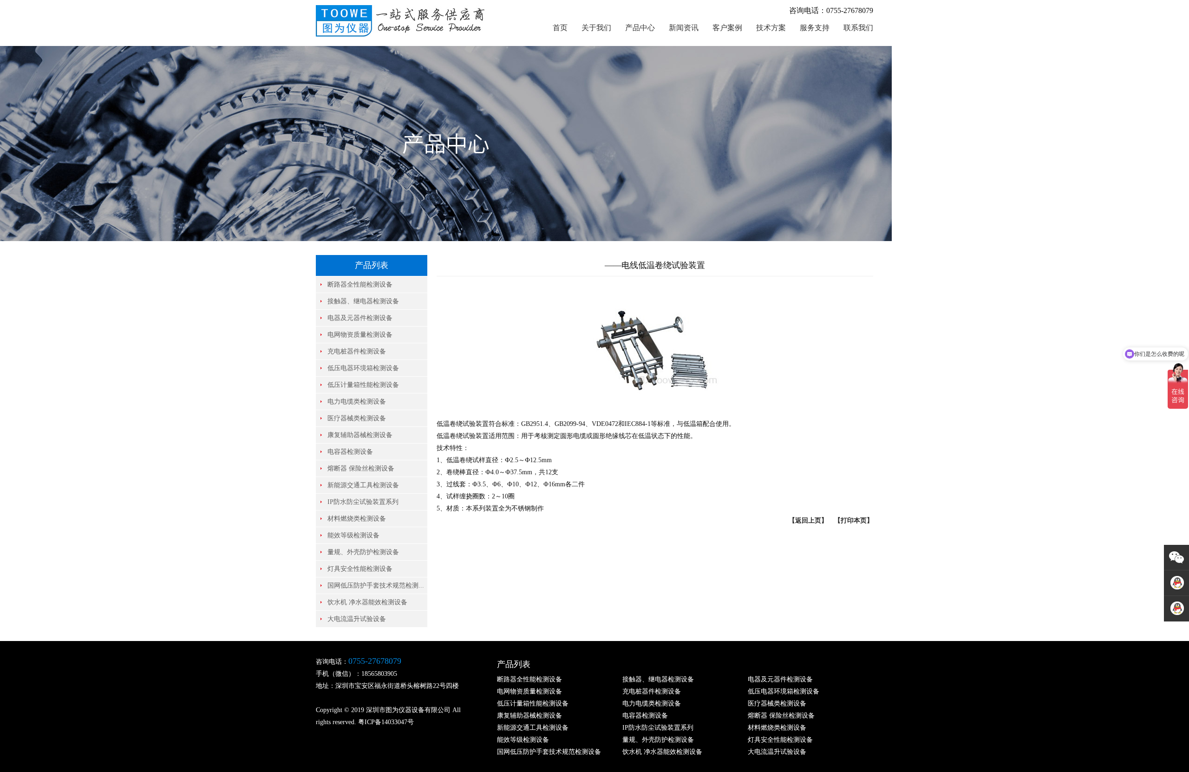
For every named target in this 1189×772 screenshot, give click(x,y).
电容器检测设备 (350, 451)
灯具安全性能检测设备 (359, 568)
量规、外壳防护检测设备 (363, 552)
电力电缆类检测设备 (356, 401)
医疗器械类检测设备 (356, 418)
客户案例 (727, 28)
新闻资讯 (684, 28)
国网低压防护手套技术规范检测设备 (549, 751)
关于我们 (596, 28)
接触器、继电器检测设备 (363, 301)
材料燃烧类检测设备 (356, 518)
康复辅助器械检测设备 (359, 435)
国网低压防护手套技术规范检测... (375, 585)
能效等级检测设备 (353, 535)
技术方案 (771, 28)
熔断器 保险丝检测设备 (360, 468)
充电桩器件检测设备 (356, 351)
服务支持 (815, 28)
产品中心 (640, 28)
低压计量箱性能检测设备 (363, 384)
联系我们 (858, 28)
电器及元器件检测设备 (359, 317)
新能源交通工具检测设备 (363, 485)
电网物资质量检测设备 (359, 334)
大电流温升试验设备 (356, 618)
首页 (560, 28)
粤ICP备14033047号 (386, 722)
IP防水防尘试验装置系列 (363, 501)
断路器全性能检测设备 (359, 284)
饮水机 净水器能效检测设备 (367, 602)
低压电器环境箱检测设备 (363, 368)
